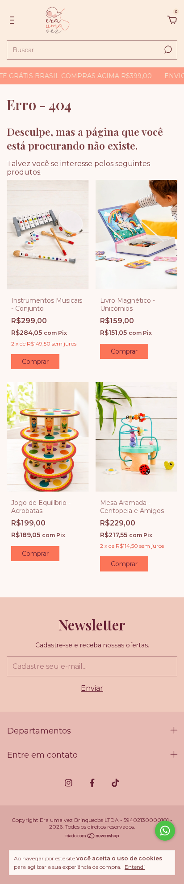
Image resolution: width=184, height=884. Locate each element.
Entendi (135, 866)
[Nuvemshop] (92, 836)
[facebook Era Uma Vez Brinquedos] (92, 783)
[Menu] (14, 20)
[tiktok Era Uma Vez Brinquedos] (115, 783)
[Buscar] (167, 49)
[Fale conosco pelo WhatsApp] (165, 831)
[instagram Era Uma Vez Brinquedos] (68, 783)
